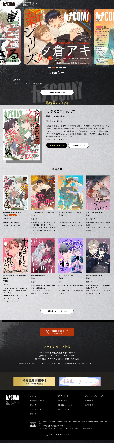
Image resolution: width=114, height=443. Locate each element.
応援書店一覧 (62, 400)
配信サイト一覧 (62, 396)
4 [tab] (60, 67)
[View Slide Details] (57, 37)
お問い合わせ (62, 409)
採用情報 (88, 405)
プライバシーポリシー (93, 396)
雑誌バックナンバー (55, 311)
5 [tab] (64, 67)
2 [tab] (53, 67)
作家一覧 (33, 414)
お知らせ (33, 396)
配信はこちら (55, 145)
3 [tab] (57, 67)
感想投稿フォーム (63, 405)
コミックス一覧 (35, 409)
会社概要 (88, 400)
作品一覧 (33, 405)
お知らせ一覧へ (55, 92)
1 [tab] (49, 67)
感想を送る (76, 145)
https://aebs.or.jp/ (87, 428)
